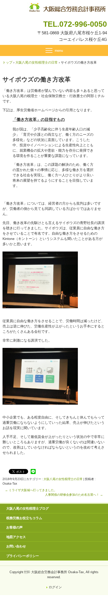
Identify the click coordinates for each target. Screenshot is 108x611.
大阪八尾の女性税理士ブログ (27, 508)
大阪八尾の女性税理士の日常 (63, 479)
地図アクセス (16, 537)
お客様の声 (14, 527)
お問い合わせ (16, 546)
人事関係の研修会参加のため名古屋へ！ (74, 494)
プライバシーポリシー (22, 556)
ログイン (55, 587)
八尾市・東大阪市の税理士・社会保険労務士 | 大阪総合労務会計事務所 (67, 6)
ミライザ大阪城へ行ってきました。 (31, 490)
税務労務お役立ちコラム (24, 518)
